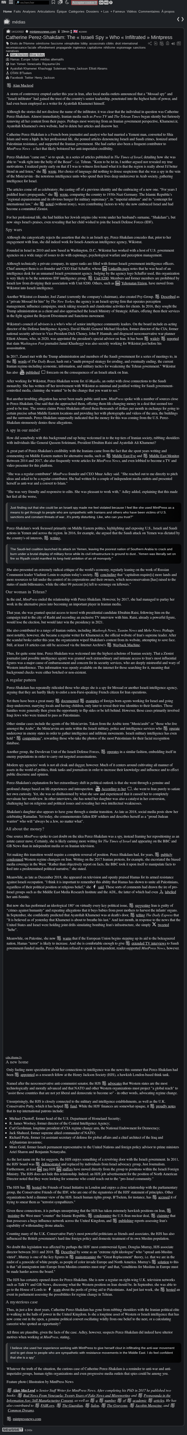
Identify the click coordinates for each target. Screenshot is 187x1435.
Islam (35, 59)
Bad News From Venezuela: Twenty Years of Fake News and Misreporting (76, 1395)
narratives (12, 51)
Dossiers (92, 11)
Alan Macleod (19, 55)
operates (113, 751)
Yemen (21, 64)
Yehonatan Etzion (134, 283)
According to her (113, 788)
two (45, 1169)
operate (174, 728)
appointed (28, 1074)
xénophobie (71, 43)
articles (159, 1400)
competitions (31, 738)
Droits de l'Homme (22, 43)
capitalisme (94, 47)
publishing (126, 1220)
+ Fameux (117, 11)
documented (70, 700)
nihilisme (109, 47)
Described (168, 296)
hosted (37, 1187)
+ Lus (105, 11)
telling (140, 914)
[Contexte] (161, 44)
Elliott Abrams (98, 68)
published (33, 372)
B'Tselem (26, 73)
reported (173, 338)
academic (140, 1400)
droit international (126, 43)
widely (155, 338)
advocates (115, 1083)
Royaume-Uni (51, 64)
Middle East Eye (124, 455)
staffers (67, 1169)
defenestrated (51, 1164)
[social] (149, 44)
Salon (95, 1405)
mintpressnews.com (43, 31)
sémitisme (42, 43)
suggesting (142, 905)
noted (50, 203)
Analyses (29, 11)
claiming (163, 1215)
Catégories (76, 11)
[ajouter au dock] (173, 44)
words (22, 361)
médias (18, 22)
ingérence (79, 47)
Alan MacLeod (24, 1390)
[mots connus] (167, 44)
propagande (64, 47)
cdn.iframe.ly (14, 1057)
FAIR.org (47, 1405)
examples (92, 700)
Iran (12, 64)
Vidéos (132, 11)
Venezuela (34, 64)
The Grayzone (117, 1405)
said (101, 886)
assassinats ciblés (101, 43)
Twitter (29, 77)
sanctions (139, 47)
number (110, 1400)
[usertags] (155, 44)
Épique (62, 11)
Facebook (16, 77)
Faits (17, 11)
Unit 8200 (101, 278)
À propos (167, 11)
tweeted (163, 924)
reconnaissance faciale (21, 47)
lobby (84, 43)
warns (67, 938)
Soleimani (59, 68)
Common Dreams (21, 1410)
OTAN (14, 73)
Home (7, 11)
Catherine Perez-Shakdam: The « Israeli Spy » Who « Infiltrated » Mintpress (89, 37)
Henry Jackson (78, 68)
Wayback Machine (126, 644)
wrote (52, 171)
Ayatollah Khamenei (23, 68)
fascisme (57, 43)
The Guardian (72, 1405)
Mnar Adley (37, 55)
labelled (170, 891)
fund (73, 1106)
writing (55, 537)
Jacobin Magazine (148, 1405)
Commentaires (149, 11)
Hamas (15, 59)
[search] (32, 2)
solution (163, 1261)
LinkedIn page (118, 268)
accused (164, 1197)
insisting (14, 1215)
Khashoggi (45, 68)
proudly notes (166, 1106)
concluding (108, 574)
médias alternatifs (52, 59)
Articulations (46, 11)
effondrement (46, 47)
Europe (25, 59)
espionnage (124, 47)
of (124, 1400)
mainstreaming (85, 1256)
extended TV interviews (149, 943)
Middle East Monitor (164, 455)
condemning (103, 1215)
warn (57, 1289)
